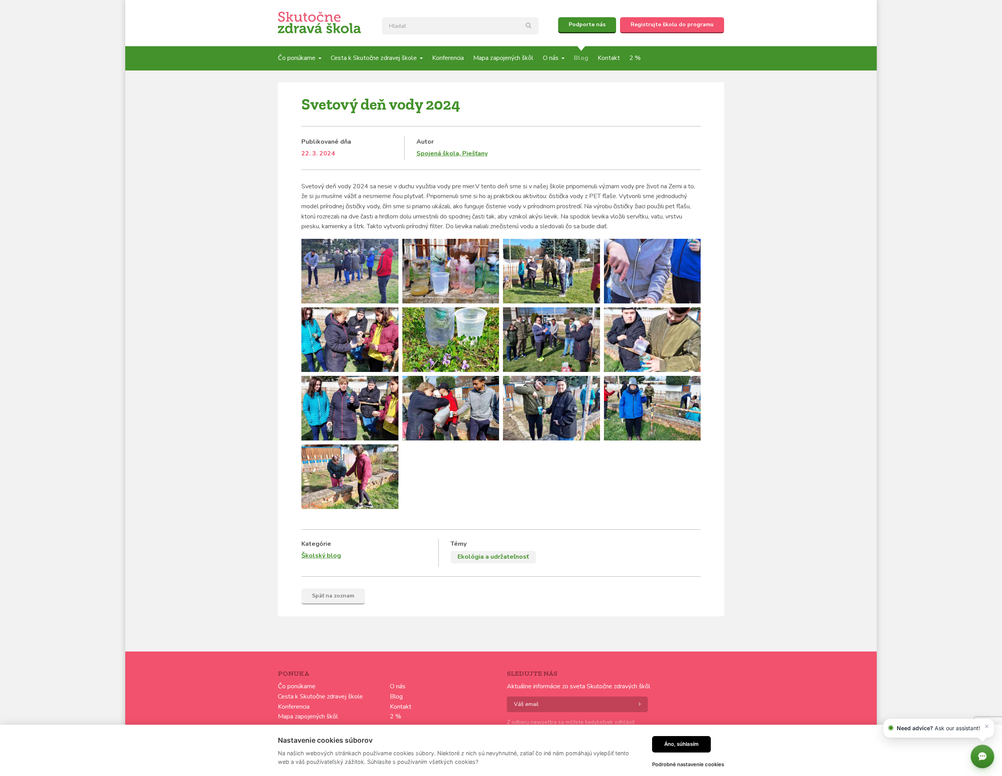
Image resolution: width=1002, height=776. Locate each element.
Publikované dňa (326, 141)
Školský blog (321, 555)
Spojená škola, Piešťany (452, 153)
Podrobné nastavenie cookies (688, 764)
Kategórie (316, 544)
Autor (425, 141)
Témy (459, 544)
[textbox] (460, 25)
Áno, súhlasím (681, 744)
